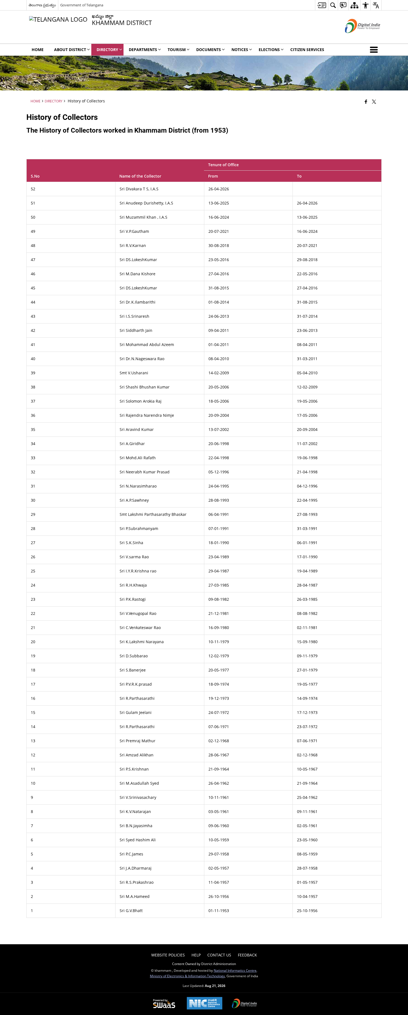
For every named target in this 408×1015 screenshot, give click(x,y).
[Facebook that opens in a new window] (365, 101)
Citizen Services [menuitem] (307, 49)
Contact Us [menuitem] (219, 955)
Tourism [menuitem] (177, 49)
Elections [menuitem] (269, 49)
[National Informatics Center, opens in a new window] (204, 1004)
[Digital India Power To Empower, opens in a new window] (244, 1004)
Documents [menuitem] (208, 49)
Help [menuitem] (196, 955)
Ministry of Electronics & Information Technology (187, 976)
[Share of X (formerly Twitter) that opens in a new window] (374, 101)
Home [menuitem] (38, 49)
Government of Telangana (81, 4)
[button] (375, 49)
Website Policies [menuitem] (168, 955)
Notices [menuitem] (239, 49)
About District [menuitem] (70, 49)
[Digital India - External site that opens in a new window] (356, 37)
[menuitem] (321, 5)
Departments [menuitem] (143, 49)
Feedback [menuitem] (247, 955)
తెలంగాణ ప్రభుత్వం (42, 4)
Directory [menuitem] (107, 49)
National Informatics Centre (235, 970)
